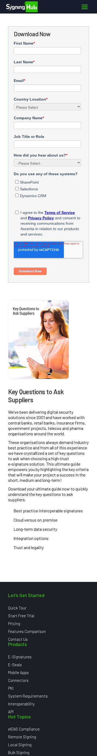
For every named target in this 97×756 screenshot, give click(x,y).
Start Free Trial (21, 615)
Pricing (14, 623)
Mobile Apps (18, 672)
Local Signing (20, 744)
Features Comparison (27, 631)
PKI (10, 688)
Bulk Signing (18, 752)
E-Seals (15, 664)
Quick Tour (17, 607)
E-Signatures (20, 656)
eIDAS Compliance (24, 729)
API (10, 711)
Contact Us (18, 639)
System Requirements (28, 696)
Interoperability (21, 703)
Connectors (18, 680)
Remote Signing (22, 736)
